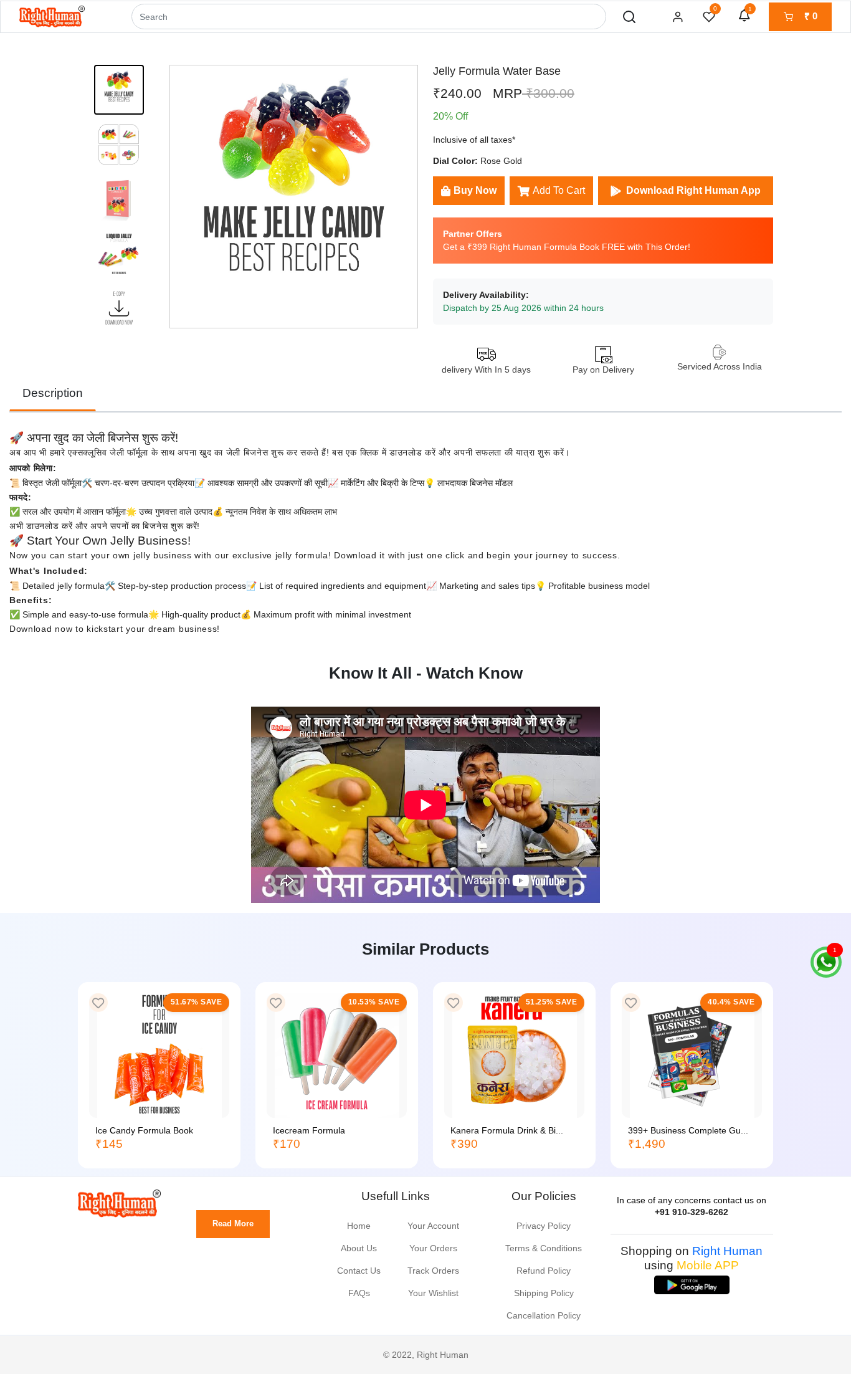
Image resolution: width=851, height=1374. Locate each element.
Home (359, 1226)
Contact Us (359, 1271)
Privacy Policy (543, 1226)
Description (52, 392)
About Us (359, 1248)
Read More (233, 1223)
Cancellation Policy (543, 1315)
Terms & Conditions (543, 1248)
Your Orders (433, 1248)
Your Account (433, 1226)
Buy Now (475, 190)
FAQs (359, 1293)
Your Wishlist (433, 1293)
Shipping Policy (544, 1293)
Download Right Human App (693, 190)
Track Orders (433, 1271)
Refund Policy (543, 1271)
